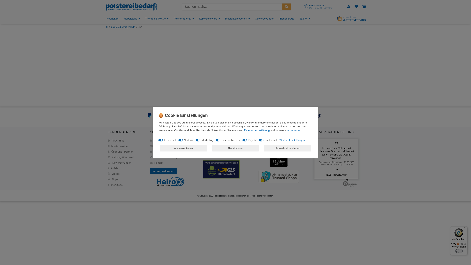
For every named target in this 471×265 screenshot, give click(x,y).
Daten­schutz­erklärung (257, 130)
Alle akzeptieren (183, 148)
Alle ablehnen (235, 148)
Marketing (207, 140)
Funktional (271, 140)
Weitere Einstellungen (292, 140)
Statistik (188, 140)
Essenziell (170, 140)
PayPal (252, 140)
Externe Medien (231, 140)
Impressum (293, 130)
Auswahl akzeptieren (287, 148)
